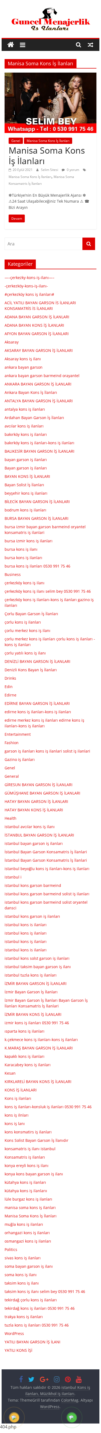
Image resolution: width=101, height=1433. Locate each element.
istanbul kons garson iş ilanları (32, 916)
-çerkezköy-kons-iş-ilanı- (26, 285)
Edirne (10, 695)
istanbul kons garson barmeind (33, 885)
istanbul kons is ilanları (26, 924)
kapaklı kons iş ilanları (24, 1056)
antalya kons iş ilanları (25, 409)
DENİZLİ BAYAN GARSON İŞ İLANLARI (37, 661)
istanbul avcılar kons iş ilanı (30, 826)
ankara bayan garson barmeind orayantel (42, 375)
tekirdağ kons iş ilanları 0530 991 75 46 (40, 1308)
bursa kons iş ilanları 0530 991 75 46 (37, 566)
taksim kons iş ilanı (22, 1283)
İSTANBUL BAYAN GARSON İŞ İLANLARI (39, 835)
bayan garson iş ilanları (26, 459)
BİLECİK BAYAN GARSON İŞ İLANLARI (37, 501)
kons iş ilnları (17, 1115)
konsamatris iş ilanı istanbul (30, 1148)
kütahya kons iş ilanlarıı (26, 1190)
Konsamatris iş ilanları (25, 1157)
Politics (11, 1249)
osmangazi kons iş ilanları (28, 1241)
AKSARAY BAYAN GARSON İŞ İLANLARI (39, 350)
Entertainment (18, 734)
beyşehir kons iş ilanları (26, 493)
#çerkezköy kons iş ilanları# (29, 294)
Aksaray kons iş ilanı (23, 358)
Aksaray (12, 342)
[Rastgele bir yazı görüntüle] (90, 44)
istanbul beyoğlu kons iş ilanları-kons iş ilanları (47, 868)
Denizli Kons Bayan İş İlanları (31, 669)
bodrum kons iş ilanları (25, 510)
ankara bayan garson (24, 367)
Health (10, 818)
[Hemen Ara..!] (14, 1418)
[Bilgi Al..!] (72, 1418)
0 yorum (72, 169)
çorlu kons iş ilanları (23, 622)
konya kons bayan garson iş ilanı (34, 1173)
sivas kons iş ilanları (23, 1257)
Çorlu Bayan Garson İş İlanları (31, 613)
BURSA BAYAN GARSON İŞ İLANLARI (36, 518)
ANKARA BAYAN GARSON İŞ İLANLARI (38, 384)
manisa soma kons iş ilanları (30, 1207)
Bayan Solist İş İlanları (24, 484)
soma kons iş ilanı (21, 1274)
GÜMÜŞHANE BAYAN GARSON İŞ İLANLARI (42, 793)
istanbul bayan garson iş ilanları (34, 843)
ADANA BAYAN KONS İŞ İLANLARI (34, 325)
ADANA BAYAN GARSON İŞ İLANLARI (37, 316)
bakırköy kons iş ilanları (26, 434)
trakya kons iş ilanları (24, 1316)
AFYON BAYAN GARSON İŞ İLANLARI (37, 333)
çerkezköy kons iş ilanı (24, 582)
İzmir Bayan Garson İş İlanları (31, 991)
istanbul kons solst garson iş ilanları (37, 958)
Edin (9, 686)
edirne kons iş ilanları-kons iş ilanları (38, 711)
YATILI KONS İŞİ (18, 1350)
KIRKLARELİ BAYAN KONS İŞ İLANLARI (38, 1081)
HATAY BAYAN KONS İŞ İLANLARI (34, 809)
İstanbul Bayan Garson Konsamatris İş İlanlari (46, 851)
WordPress (14, 1333)
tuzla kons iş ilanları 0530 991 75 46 (37, 1325)
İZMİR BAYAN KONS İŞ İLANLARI (33, 1014)
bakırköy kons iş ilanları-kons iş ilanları (39, 442)
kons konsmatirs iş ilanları (28, 1131)
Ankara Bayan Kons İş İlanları (31, 392)
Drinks (10, 678)
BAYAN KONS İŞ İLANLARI (27, 476)
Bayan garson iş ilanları (26, 468)
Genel (15, 140)
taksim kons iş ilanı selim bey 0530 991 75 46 (45, 1291)
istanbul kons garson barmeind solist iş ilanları (47, 893)
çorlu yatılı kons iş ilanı (25, 653)
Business (13, 574)
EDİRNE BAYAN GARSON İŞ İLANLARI (37, 703)
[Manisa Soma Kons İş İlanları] (51, 76)
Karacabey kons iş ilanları (28, 1064)
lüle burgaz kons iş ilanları (28, 1199)
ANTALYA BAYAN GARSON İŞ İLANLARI (39, 400)
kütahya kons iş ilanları (25, 1182)
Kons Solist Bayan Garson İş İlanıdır (36, 1140)
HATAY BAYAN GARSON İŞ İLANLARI (36, 801)
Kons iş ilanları (18, 1098)
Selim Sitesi (50, 169)
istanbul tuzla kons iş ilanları (31, 975)
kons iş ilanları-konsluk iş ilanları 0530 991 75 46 (48, 1106)
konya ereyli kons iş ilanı (26, 1165)
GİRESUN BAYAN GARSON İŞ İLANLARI (38, 784)
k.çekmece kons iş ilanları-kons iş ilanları (41, 1039)
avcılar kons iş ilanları (24, 426)
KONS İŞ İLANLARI (21, 1089)
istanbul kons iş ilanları (26, 933)
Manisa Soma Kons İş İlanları (48, 140)
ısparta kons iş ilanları (24, 1031)
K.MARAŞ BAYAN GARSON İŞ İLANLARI (39, 1048)
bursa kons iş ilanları (23, 557)
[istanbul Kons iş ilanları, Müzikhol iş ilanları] (11, 45)
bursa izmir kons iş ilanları (29, 540)
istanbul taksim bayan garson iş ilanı (38, 966)
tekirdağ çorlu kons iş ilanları (31, 1299)
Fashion (12, 742)
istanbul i (13, 877)
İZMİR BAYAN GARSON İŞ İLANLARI (36, 983)
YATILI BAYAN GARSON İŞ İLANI (32, 1341)
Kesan (10, 1073)
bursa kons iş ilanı (21, 549)
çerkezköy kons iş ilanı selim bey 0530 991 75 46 (48, 591)
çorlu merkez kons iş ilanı (27, 630)
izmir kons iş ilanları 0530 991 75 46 (37, 1022)
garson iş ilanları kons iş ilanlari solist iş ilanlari (47, 751)
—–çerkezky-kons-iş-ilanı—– (29, 277)
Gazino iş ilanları (20, 759)
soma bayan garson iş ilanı (29, 1266)
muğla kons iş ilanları (24, 1224)
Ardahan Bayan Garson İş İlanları (34, 417)
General (12, 776)
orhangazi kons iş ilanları (27, 1232)
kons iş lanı (15, 1123)
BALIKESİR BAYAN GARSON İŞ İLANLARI (39, 451)
